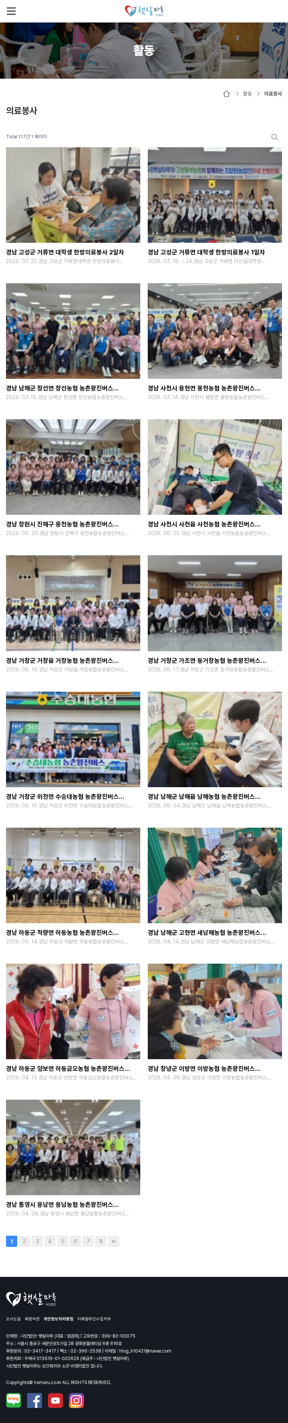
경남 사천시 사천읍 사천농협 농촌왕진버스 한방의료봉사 (201, 525)
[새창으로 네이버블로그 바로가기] (13, 1400)
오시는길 (13, 1319)
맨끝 (113, 1241)
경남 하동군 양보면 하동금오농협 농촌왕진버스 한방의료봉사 (65, 1069)
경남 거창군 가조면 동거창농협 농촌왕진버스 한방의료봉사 (204, 661)
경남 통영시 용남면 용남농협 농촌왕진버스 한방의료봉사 (59, 1205)
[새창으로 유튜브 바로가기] (55, 1400)
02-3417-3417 (40, 1351)
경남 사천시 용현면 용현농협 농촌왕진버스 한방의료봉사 (201, 389)
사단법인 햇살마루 (144, 11)
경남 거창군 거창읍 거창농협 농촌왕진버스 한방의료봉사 (59, 661)
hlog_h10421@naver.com (145, 1351)
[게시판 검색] (274, 136)
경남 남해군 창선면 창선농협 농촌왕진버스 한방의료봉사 (59, 389)
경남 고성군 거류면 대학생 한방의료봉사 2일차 (65, 252)
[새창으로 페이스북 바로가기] (34, 1400)
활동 (247, 94)
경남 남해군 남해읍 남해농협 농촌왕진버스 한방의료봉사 (201, 797)
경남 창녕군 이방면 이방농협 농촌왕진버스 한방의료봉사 (201, 1069)
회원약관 (32, 1319)
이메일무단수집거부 (94, 1319)
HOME (226, 93)
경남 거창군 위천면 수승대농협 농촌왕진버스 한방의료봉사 (62, 797)
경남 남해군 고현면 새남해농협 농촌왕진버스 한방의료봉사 (204, 933)
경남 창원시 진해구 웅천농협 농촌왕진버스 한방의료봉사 (59, 525)
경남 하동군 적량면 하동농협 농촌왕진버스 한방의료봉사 (59, 933)
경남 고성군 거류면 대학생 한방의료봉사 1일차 (206, 252)
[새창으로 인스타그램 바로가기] (76, 1400)
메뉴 (11, 11)
